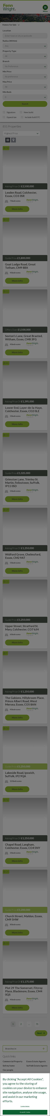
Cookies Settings (25, 1106)
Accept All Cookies (25, 1112)
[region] (25, 1094)
